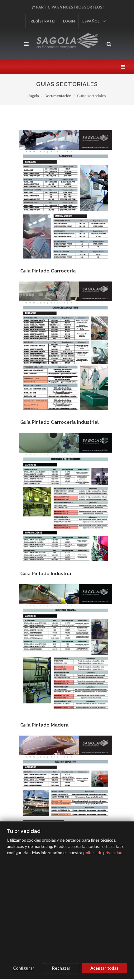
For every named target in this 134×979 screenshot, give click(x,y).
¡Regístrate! (42, 21)
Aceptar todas (104, 968)
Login (69, 21)
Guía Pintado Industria (45, 573)
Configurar (23, 968)
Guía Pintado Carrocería (48, 271)
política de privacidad (102, 852)
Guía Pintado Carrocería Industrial (59, 422)
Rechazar (61, 968)
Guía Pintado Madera (44, 725)
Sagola (33, 95)
